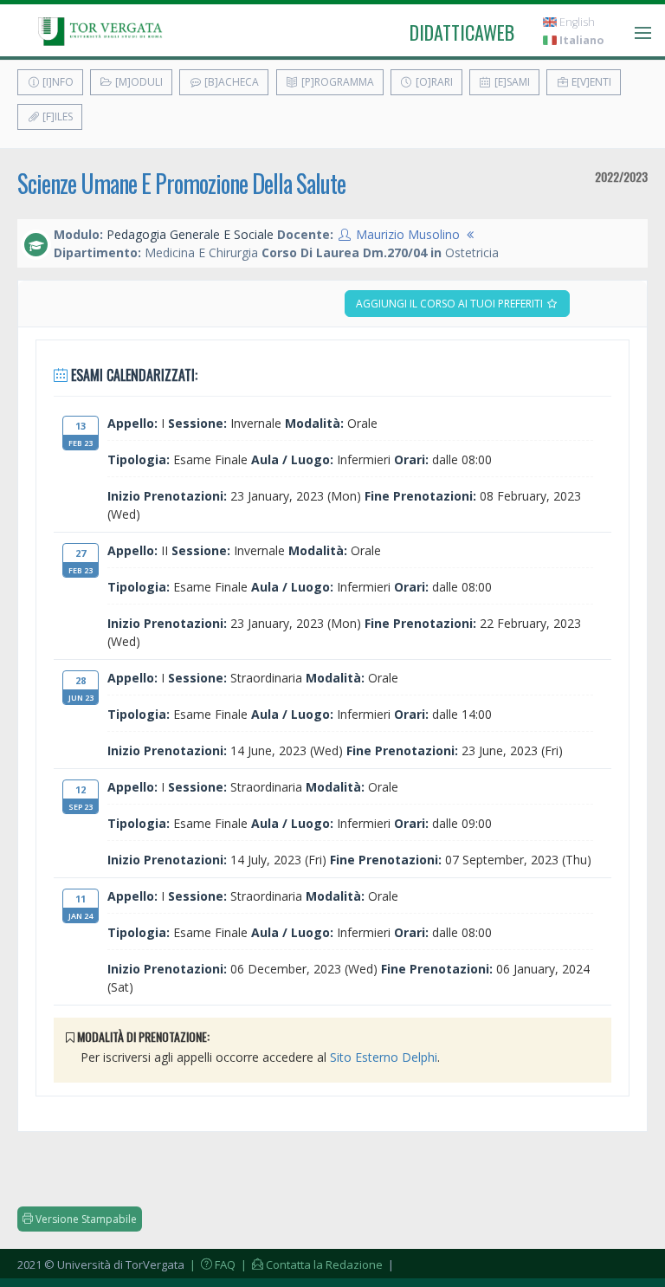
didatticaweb (462, 32)
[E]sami (511, 81)
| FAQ (211, 1264)
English (576, 22)
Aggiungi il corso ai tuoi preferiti (451, 303)
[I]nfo (57, 81)
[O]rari (433, 81)
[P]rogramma (336, 81)
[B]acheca (230, 81)
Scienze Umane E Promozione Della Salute (181, 183)
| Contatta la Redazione (310, 1264)
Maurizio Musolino (408, 234)
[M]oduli (138, 81)
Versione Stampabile (85, 1219)
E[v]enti (590, 81)
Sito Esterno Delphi (383, 1057)
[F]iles (56, 116)
